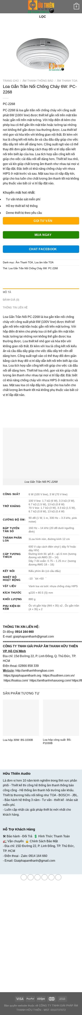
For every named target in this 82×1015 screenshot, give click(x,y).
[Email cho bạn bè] (27, 277)
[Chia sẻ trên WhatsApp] (6, 277)
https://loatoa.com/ (16, 680)
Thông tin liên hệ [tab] (15, 307)
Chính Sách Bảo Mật (44, 841)
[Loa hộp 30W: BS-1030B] (21, 718)
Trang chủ (11, 80)
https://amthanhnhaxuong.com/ (50, 680)
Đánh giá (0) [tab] (11, 299)
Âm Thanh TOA (67, 80)
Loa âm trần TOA (44, 262)
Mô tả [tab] (7, 292)
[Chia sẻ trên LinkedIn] (41, 277)
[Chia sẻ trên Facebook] (13, 277)
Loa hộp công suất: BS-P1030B (57, 741)
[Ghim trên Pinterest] (34, 277)
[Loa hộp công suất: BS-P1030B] (61, 718)
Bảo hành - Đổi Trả (19, 836)
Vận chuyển (15, 841)
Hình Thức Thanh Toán (54, 836)
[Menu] (5, 6)
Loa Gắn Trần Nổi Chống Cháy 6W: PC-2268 (33, 268)
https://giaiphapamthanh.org (22, 675)
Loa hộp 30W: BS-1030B (18, 740)
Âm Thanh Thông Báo (38, 80)
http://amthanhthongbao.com (34, 670)
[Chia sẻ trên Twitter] (20, 277)
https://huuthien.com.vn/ (59, 675)
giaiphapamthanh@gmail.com (33, 636)
